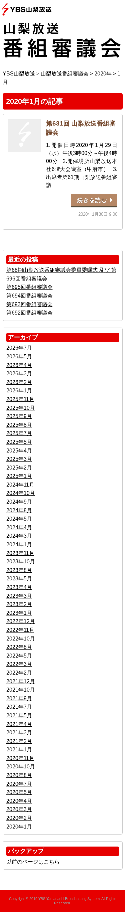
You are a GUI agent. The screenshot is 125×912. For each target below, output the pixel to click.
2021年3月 (19, 732)
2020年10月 (20, 766)
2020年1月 (19, 827)
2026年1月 (19, 390)
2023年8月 (19, 570)
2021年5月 (19, 715)
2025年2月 (19, 468)
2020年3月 (19, 809)
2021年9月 (19, 698)
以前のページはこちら (33, 862)
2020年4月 (19, 801)
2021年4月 (19, 724)
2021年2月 (19, 741)
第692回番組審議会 (29, 313)
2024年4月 (19, 527)
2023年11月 (20, 553)
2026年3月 (19, 373)
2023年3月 (19, 596)
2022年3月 (19, 664)
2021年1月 (19, 749)
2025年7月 (19, 433)
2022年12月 (20, 621)
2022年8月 (19, 647)
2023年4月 (19, 587)
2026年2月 (19, 382)
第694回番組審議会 (29, 296)
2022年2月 (19, 673)
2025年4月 (19, 450)
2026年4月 (19, 365)
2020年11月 (20, 758)
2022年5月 (19, 656)
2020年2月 (19, 818)
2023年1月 (19, 613)
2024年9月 (19, 502)
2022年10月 (20, 639)
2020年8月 (19, 775)
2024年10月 (20, 493)
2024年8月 (19, 510)
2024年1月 (19, 544)
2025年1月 (19, 476)
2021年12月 (20, 681)
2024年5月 (19, 519)
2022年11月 (20, 630)
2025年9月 (19, 416)
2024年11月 (20, 485)
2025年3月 (19, 459)
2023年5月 (19, 578)
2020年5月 (19, 792)
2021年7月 (19, 707)
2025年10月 (20, 408)
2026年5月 (19, 356)
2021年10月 (20, 690)
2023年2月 (19, 604)
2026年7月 (19, 348)
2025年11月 (20, 399)
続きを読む (92, 200)
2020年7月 (19, 784)
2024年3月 (19, 536)
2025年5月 (19, 442)
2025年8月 (19, 425)
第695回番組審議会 (29, 287)
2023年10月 (20, 561)
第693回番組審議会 (29, 304)
